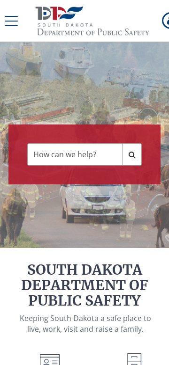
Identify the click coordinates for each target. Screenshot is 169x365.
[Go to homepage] (93, 21)
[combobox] (75, 154)
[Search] (132, 154)
